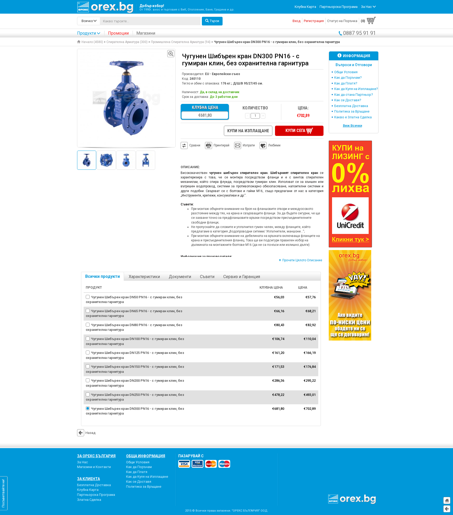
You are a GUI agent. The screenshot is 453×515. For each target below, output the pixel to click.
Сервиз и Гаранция (241, 276)
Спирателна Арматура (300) (127, 42)
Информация (356, 56)
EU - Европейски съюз (222, 74)
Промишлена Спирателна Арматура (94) (181, 42)
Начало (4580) (92, 42)
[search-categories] (88, 21)
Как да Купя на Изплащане (147, 477)
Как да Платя (136, 472)
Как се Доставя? (347, 100)
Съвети (207, 276)
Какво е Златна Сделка (353, 117)
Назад (90, 433)
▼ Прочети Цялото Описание (300, 260)
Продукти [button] (86, 33)
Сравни (194, 145)
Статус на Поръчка (342, 21)
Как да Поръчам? (348, 77)
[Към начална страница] (446, 500)
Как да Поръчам (139, 467)
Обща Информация (145, 456)
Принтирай (221, 145)
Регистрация (314, 21)
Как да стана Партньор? (353, 95)
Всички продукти (102, 276)
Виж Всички (352, 126)
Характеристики (144, 276)
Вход (296, 21)
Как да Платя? (345, 83)
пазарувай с (191, 456)
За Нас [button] (367, 7)
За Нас (82, 462)
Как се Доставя (138, 482)
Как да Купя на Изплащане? (356, 89)
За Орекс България (96, 456)
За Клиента (88, 479)
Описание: (190, 167)
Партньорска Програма (339, 7)
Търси (214, 21)
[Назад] (446, 508)
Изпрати (249, 145)
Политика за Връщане (351, 111)
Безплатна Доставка (351, 106)
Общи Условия (346, 72)
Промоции (118, 33)
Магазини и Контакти (94, 467)
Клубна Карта (305, 7)
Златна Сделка (89, 500)
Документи (180, 276)
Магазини (145, 33)
